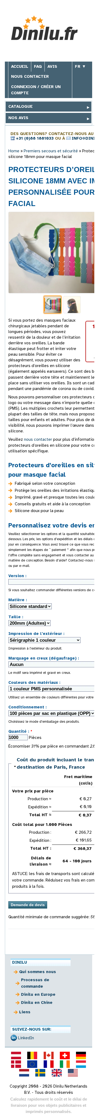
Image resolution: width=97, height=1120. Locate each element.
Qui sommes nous (37, 971)
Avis (52, 66)
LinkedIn (26, 1037)
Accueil (19, 66)
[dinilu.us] (72, 1073)
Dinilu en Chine (37, 1002)
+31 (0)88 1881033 (35, 138)
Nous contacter (30, 76)
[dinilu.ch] (64, 1055)
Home (13, 151)
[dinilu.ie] (64, 1064)
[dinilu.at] (15, 1055)
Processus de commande (35, 982)
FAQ (38, 66)
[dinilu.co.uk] (56, 1073)
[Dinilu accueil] (49, 28)
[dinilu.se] (40, 1073)
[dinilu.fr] (48, 1064)
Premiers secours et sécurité (51, 151)
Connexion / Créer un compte (36, 89)
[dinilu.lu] (80, 1064)
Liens (24, 1012)
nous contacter (38, 439)
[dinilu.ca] (48, 1055)
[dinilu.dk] (15, 1064)
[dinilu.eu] (32, 1064)
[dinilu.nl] (24, 1073)
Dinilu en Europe (38, 994)
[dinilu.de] (80, 1055)
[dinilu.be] (32, 1055)
